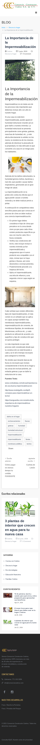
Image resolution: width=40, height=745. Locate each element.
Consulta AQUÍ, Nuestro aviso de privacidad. (17, 740)
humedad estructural (15, 430)
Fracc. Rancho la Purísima (11, 705)
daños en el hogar (13, 416)
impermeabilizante (14, 439)
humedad (21, 426)
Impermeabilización (15, 435)
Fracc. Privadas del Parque (11, 708)
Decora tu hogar (14, 27)
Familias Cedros (11, 579)
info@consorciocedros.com (13, 683)
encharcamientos (14, 421)
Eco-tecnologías (11, 570)
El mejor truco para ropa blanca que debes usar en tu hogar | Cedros (24, 610)
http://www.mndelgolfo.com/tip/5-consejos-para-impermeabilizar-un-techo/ (19, 393)
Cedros (9, 51)
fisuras (27, 421)
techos (29, 444)
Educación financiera (13, 574)
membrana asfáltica (15, 444)
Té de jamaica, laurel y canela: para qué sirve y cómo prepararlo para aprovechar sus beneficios (25, 597)
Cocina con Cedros (13, 561)
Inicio (3, 27)
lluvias (28, 439)
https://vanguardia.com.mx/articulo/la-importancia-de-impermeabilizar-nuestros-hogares (19, 403)
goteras (10, 426)
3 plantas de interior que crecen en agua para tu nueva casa (25, 623)
